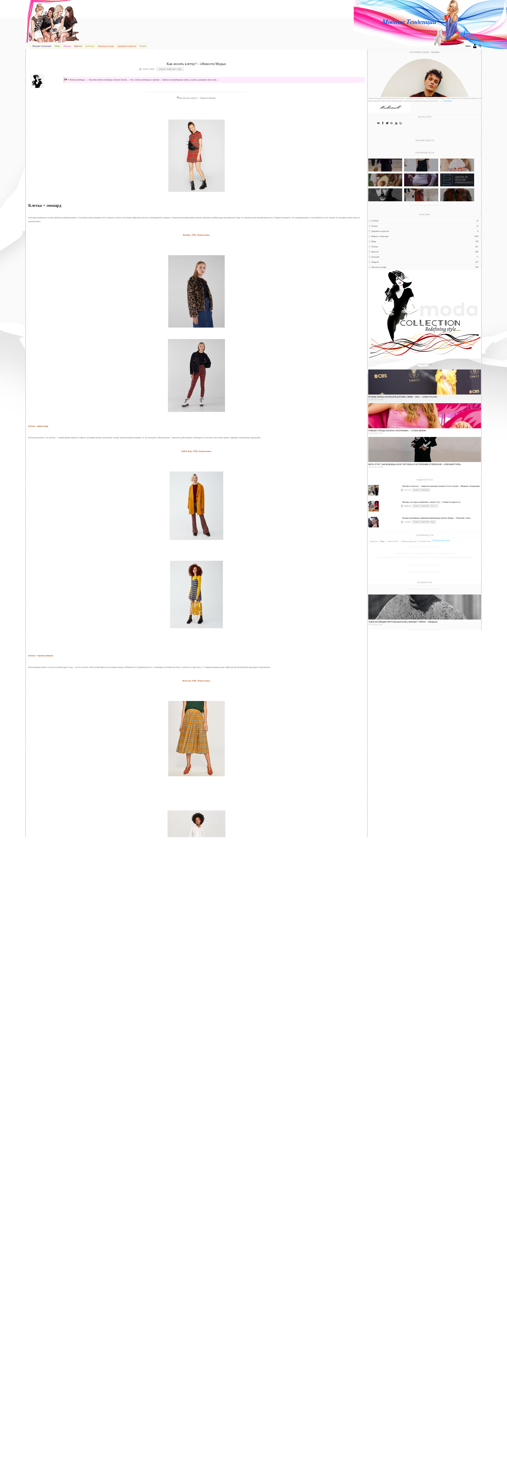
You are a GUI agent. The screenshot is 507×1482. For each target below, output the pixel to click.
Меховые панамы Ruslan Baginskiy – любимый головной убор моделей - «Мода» (447, 1414)
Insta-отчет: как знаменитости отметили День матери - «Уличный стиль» (58, 1414)
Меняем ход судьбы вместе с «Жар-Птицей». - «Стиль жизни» (315, 1413)
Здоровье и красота (126, 46)
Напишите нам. (359, 1168)
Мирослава (78, 1197)
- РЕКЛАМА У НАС (391, 1466)
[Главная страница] (29, 45)
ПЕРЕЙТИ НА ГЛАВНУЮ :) (252, 1307)
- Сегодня (388, 1464)
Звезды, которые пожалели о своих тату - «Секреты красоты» (431, 502)
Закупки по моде (106, 46)
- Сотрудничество (390, 1470)
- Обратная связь (391, 1472)
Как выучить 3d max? (457, 184)
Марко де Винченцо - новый (385, 199)
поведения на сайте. (331, 1168)
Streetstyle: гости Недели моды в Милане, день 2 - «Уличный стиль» (123, 1414)
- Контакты (388, 1468)
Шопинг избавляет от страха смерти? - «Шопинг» (375, 1413)
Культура (90, 46)
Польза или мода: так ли (385, 184)
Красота (78, 46)
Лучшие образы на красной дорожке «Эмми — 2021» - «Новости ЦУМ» (402, 397)
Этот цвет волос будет (457, 199)
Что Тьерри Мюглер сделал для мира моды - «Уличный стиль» (186, 1413)
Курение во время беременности (421, 184)
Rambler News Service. (357, 1158)
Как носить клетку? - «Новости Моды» (196, 64)
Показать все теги (441, 540)
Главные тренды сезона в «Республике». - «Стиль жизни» (397, 431)
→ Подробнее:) (446, 101)
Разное (143, 46)
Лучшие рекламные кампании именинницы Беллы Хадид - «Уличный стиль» (436, 518)
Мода (57, 46)
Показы (67, 46)
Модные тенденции (41, 46)
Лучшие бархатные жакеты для (385, 169)
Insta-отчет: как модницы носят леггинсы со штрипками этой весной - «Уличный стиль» (414, 464)
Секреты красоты (409, 541)
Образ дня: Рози (421, 199)
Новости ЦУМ (392, 541)
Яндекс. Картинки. (358, 1163)
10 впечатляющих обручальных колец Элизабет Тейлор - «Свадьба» (403, 622)
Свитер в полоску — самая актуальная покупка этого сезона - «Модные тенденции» (441, 486)
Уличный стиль (425, 541)
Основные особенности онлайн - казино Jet (242, 1413)
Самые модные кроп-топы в (421, 169)
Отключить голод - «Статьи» (457, 169)
